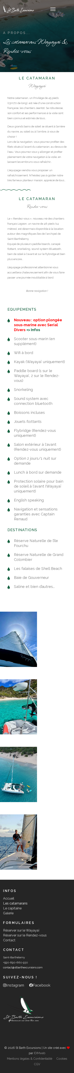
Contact (9, 940)
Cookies (61, 1058)
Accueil (8, 898)
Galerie (8, 913)
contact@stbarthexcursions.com (23, 967)
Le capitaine (12, 908)
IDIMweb (39, 1053)
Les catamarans (15, 903)
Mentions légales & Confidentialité (29, 1058)
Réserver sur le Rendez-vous (25, 935)
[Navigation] (53, 9)
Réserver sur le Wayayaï (21, 930)
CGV (37, 1064)
